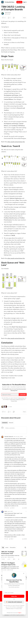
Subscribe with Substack (15, 602)
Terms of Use (21, 398)
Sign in (25, 2)
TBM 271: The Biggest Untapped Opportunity (8, 563)
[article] (14, 555)
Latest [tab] (6, 547)
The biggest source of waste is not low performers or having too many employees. (10, 567)
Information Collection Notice (16, 399)
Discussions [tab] (12, 547)
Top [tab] (3, 547)
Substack (6, 615)
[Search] (25, 547)
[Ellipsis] (26, 436)
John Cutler (8, 12)
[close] (23, 573)
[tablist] (7, 422)
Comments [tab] (4, 422)
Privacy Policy (19, 608)
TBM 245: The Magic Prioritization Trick (7, 552)
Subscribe (19, 2)
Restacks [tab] (11, 422)
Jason (5, 511)
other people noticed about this (16, 142)
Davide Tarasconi (8, 436)
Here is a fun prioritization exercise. (10, 555)
